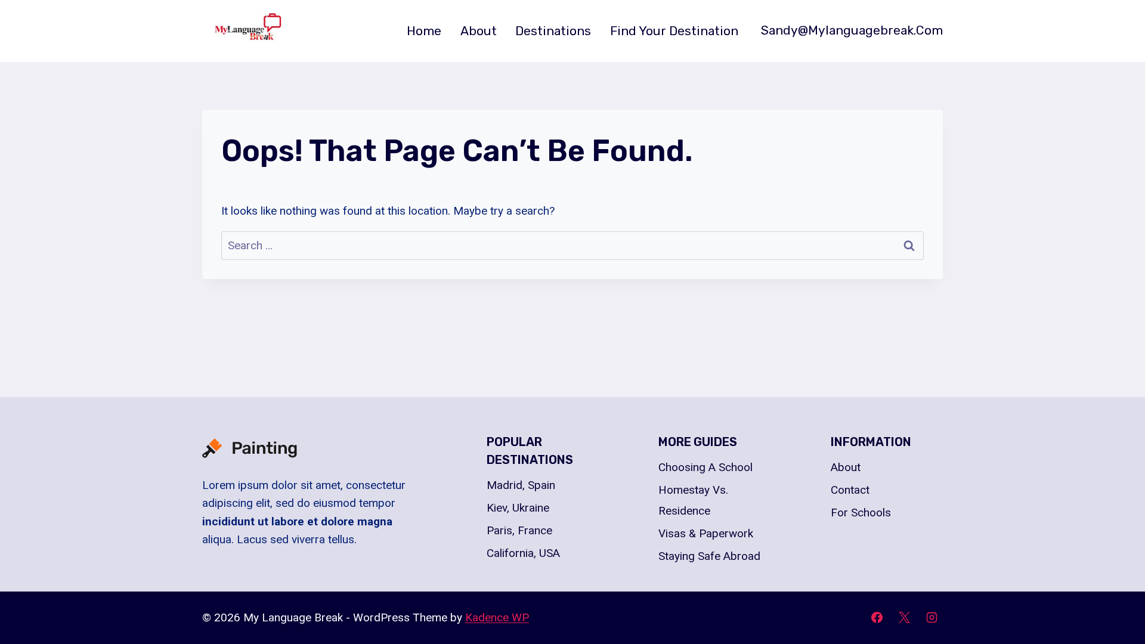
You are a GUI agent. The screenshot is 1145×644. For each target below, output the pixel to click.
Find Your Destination (674, 30)
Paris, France (519, 530)
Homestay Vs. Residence (693, 500)
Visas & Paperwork (705, 533)
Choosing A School (705, 467)
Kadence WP (497, 617)
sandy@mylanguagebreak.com (852, 30)
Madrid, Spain (521, 485)
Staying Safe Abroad (709, 556)
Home (424, 30)
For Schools (861, 512)
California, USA (523, 553)
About (478, 30)
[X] (904, 617)
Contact (850, 490)
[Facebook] (877, 617)
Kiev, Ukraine (518, 508)
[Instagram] (931, 617)
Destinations (553, 30)
